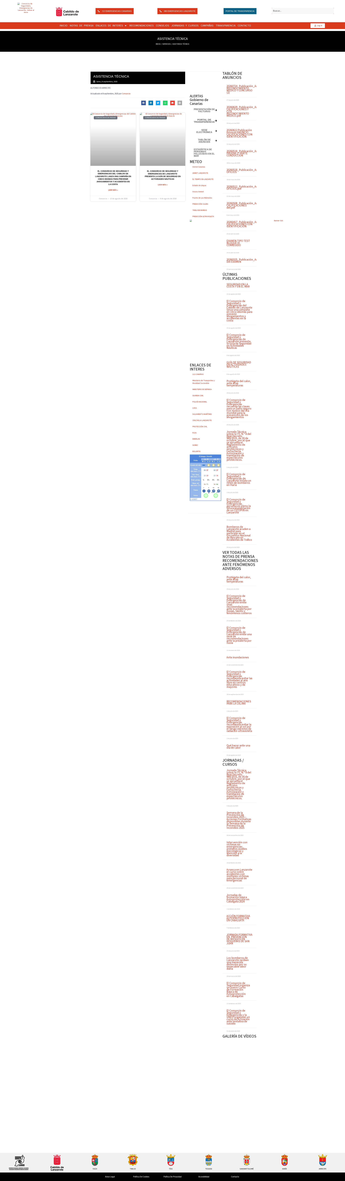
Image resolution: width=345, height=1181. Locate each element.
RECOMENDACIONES (141, 25)
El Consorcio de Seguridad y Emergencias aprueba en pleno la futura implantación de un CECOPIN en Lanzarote (239, 505)
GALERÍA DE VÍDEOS (239, 1036)
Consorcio (126, 93)
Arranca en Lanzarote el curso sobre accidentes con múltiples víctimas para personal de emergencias (239, 875)
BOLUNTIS (196, 451)
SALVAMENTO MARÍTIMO (202, 414)
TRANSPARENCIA (225, 25)
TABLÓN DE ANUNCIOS (232, 75)
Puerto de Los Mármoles (202, 198)
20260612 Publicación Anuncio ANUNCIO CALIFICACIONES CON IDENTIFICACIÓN (239, 133)
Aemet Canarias (198, 167)
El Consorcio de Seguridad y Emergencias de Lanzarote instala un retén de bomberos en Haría (239, 479)
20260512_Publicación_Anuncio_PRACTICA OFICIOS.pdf (252, 188)
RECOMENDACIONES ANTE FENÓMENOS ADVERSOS (240, 565)
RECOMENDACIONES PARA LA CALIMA (239, 702)
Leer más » (113, 190)
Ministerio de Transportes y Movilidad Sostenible (203, 382)
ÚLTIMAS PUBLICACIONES (236, 276)
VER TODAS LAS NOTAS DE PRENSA (238, 554)
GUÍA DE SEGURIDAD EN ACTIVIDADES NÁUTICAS (239, 364)
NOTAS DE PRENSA (81, 25)
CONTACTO (244, 25)
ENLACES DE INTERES (109, 25)
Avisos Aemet (198, 191)
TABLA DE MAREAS (199, 210)
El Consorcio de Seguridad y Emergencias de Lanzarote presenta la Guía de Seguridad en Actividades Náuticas (239, 341)
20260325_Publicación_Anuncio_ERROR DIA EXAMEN (250, 261)
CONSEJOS (162, 25)
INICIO (63, 25)
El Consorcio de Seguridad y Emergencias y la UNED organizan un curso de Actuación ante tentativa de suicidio (238, 1017)
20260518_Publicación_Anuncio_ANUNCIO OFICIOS (252, 171)
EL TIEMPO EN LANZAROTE (202, 179)
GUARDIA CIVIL (197, 395)
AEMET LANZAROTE (200, 173)
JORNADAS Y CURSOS (185, 25)
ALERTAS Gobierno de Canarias (199, 99)
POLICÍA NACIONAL (199, 401)
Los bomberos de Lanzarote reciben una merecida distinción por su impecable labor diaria (238, 963)
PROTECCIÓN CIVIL (199, 426)
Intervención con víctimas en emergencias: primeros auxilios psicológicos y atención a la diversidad (237, 848)
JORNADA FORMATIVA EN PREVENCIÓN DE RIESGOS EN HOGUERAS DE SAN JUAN (239, 939)
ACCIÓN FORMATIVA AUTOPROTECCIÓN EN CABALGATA (238, 918)
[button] (143, 103)
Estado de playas (199, 185)
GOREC (195, 445)
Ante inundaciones (238, 657)
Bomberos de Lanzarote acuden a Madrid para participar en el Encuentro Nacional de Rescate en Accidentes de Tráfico (239, 533)
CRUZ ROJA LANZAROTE (202, 420)
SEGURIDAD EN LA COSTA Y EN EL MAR (238, 285)
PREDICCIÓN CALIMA (200, 204)
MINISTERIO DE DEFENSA (202, 389)
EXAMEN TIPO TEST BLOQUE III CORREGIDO (238, 243)
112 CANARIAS (198, 374)
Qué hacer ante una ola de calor (238, 746)
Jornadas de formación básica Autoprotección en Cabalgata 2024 (238, 898)
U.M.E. (194, 408)
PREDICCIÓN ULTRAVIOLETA (203, 216)
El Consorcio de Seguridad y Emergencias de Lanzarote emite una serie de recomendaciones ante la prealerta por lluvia (239, 635)
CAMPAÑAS (207, 25)
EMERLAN (196, 439)
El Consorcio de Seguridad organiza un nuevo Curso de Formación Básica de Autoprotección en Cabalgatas (238, 989)
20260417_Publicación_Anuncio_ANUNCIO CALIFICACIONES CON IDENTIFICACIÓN (252, 224)
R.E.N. (194, 432)
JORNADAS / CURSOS (233, 762)
